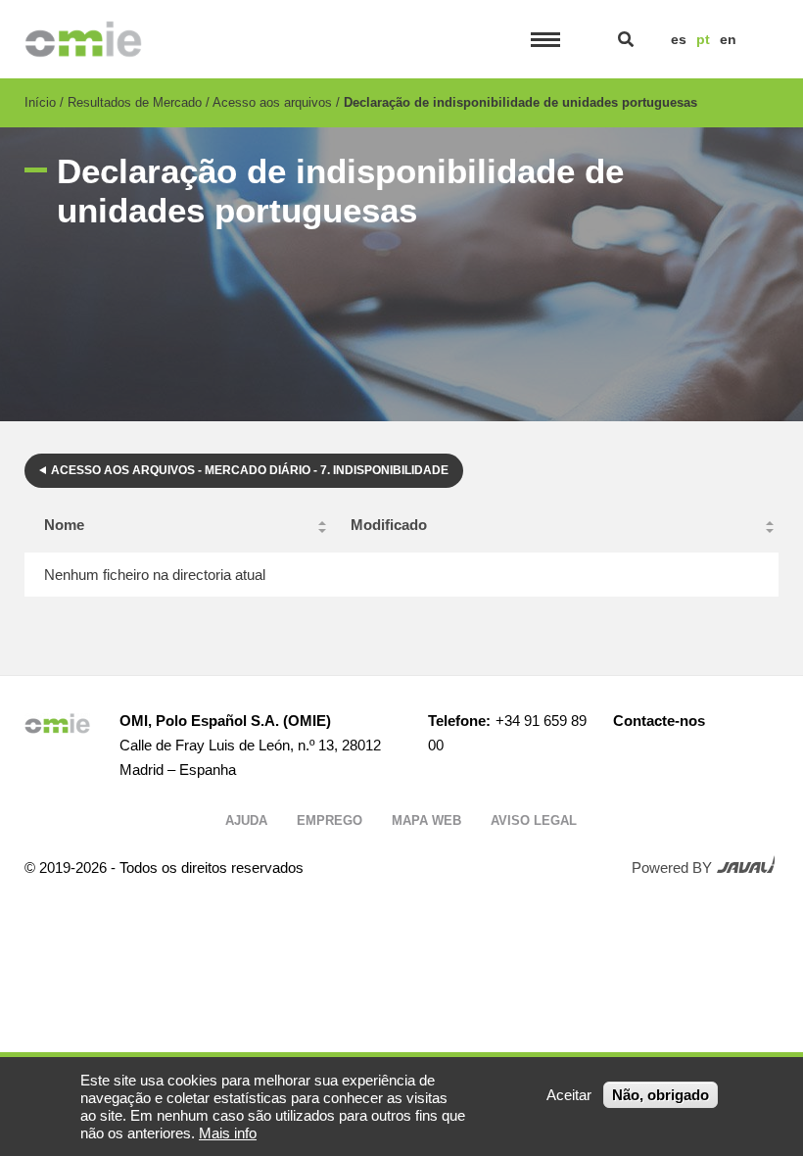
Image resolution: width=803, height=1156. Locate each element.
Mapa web (426, 820)
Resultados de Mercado (135, 102)
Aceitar (568, 1094)
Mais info (228, 1133)
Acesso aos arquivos (272, 102)
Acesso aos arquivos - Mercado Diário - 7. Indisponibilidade (250, 470)
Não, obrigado (660, 1094)
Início (40, 102)
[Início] (83, 39)
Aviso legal (534, 820)
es (678, 39)
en (728, 39)
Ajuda (246, 820)
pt (703, 39)
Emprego (329, 820)
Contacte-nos (659, 720)
